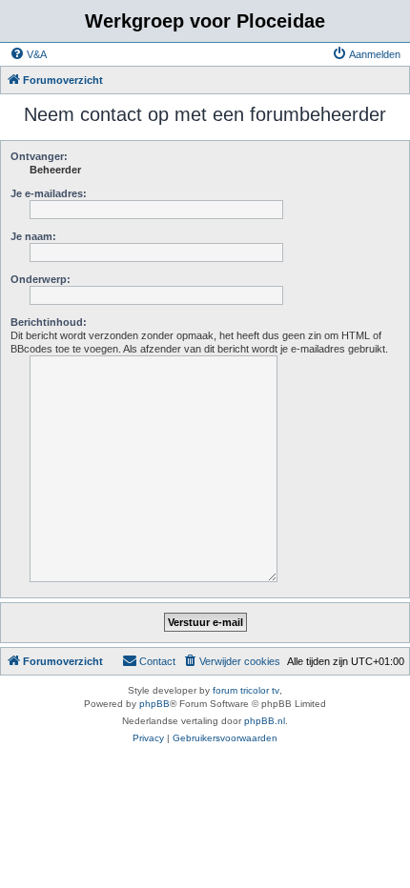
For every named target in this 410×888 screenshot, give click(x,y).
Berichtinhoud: (48, 322)
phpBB (154, 703)
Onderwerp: (40, 279)
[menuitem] (28, 54)
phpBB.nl (264, 721)
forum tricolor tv (246, 690)
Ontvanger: (39, 156)
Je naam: (33, 236)
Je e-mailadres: (48, 193)
